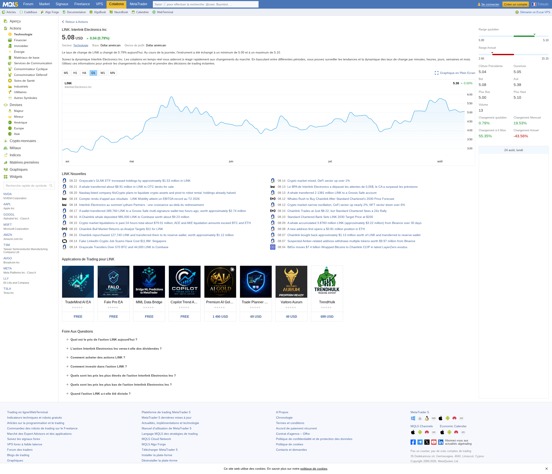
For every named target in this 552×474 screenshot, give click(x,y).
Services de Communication (33, 63)
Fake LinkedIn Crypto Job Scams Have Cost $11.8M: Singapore (122, 241)
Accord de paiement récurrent (296, 428)
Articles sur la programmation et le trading (35, 423)
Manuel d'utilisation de (166, 428)
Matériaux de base (26, 57)
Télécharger (160, 449)
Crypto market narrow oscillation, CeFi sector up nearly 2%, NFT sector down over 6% (346, 204)
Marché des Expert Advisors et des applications (39, 433)
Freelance (82, 4)
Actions (15, 28)
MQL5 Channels (422, 426)
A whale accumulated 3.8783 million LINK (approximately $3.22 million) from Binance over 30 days (354, 223)
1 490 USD (220, 316)
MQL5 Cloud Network (156, 439)
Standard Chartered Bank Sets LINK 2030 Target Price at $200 (330, 217)
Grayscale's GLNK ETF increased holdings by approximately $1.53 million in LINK (134, 180)
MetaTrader (138, 4)
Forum (28, 4)
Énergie (19, 51)
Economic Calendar (453, 426)
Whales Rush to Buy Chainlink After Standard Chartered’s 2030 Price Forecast (340, 198)
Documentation (76, 12)
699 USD (327, 316)
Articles (11, 12)
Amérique (20, 122)
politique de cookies (313, 468)
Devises (16, 105)
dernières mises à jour (166, 417)
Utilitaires (20, 92)
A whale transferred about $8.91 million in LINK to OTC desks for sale (126, 186)
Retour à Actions (77, 21)
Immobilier (21, 46)
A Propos (282, 412)
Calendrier (142, 12)
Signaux (62, 4)
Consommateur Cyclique (31, 69)
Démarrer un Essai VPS (535, 12)
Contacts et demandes (291, 449)
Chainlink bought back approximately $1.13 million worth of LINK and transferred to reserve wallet (353, 235)
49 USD (291, 316)
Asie (17, 134)
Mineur (19, 116)
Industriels (21, 86)
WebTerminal (165, 12)
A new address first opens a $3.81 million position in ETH (326, 229)
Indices (15, 155)
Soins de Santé (24, 80)
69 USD (256, 316)
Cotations (116, 4)
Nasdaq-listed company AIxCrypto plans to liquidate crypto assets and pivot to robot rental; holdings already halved (157, 192)
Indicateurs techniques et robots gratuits (34, 417)
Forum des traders (20, 449)
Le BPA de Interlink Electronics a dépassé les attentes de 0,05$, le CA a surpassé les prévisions (352, 186)
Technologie (23, 34)
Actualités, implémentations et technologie (170, 423)
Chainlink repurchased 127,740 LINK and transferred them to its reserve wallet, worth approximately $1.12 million (156, 235)
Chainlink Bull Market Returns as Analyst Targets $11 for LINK (121, 229)
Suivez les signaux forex (23, 439)
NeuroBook (121, 12)
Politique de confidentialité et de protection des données (314, 439)
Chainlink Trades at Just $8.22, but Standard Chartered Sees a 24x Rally (337, 211)
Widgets (16, 176)
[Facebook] (413, 442)
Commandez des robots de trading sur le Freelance (42, 428)
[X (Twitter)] (427, 442)
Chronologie (284, 417)
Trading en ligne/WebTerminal (27, 412)
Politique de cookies (289, 444)
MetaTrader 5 (420, 412)
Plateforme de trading (166, 412)
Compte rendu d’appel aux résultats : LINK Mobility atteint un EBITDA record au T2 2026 (139, 198)
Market (44, 4)
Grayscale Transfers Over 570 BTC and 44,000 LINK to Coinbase (123, 247)
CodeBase (30, 12)
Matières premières (24, 162)
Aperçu (15, 21)
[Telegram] (420, 442)
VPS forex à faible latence (24, 444)
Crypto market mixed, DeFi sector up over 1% (318, 180)
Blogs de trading (18, 455)
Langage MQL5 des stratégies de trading (170, 433)
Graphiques (19, 169)
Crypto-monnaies (23, 141)
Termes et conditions (290, 423)
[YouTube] (433, 442)
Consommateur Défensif (30, 75)
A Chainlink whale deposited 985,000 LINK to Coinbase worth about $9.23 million (134, 217)
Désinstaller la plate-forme (159, 460)
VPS (99, 4)
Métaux (15, 148)
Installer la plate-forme (157, 455)
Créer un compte (515, 4)
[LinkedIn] (440, 442)
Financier (20, 40)
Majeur (19, 111)
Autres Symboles (25, 98)
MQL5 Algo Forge (154, 444)
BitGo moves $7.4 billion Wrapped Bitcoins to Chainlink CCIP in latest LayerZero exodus (347, 247)
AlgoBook (100, 12)
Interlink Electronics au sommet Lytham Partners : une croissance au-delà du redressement (141, 204)
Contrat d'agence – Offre (293, 433)
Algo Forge (52, 12)
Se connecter (490, 4)
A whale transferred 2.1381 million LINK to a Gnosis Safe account (331, 192)
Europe (19, 128)
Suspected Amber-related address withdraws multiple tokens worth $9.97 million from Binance (351, 241)
